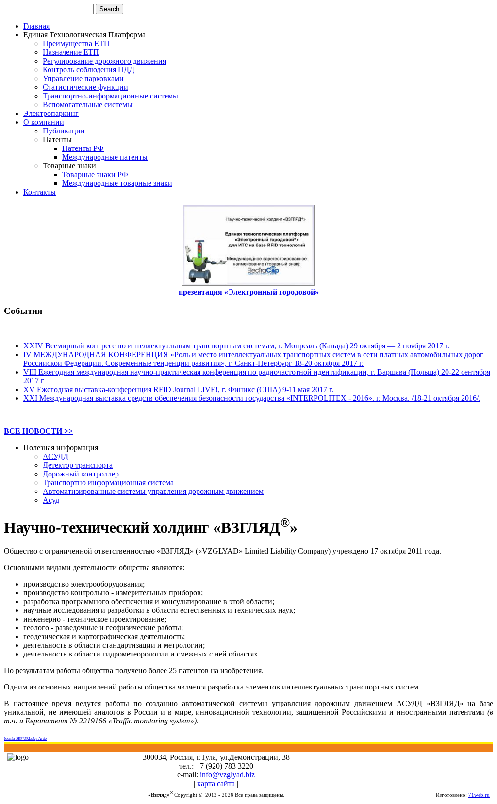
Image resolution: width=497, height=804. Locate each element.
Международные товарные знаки (117, 183)
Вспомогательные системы (88, 104)
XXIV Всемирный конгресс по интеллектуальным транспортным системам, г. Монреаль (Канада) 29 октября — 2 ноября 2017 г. (236, 346)
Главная (36, 26)
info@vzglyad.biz (227, 775)
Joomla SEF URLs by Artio (25, 739)
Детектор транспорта (78, 465)
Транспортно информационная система (108, 482)
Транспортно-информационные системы (110, 96)
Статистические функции (85, 87)
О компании (43, 122)
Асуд (51, 500)
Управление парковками (83, 78)
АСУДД (55, 456)
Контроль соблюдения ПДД (88, 70)
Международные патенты (105, 157)
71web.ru (479, 795)
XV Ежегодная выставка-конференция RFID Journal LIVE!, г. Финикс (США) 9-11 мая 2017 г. (178, 389)
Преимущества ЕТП (76, 43)
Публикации (64, 131)
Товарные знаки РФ (95, 174)
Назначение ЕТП (71, 52)
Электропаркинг (51, 113)
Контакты (39, 192)
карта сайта (216, 783)
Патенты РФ (83, 148)
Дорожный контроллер (81, 474)
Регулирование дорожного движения (104, 61)
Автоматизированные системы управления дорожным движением (153, 491)
